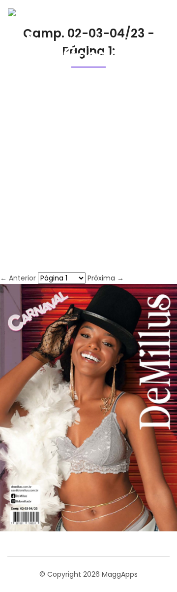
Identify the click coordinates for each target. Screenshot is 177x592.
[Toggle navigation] (154, 42)
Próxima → (106, 278)
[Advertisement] (88, 178)
